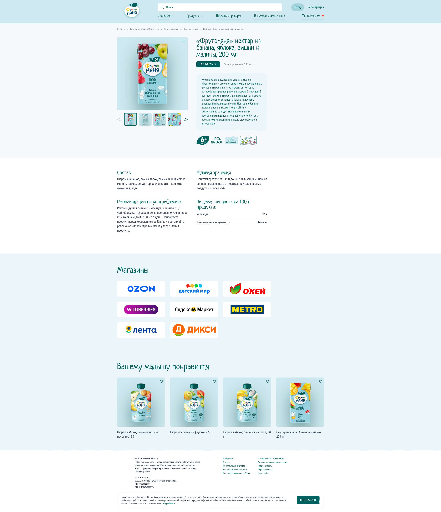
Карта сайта (263, 473)
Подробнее (168, 503)
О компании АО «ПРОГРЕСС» (271, 458)
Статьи (226, 462)
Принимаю (308, 500)
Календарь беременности (235, 469)
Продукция (228, 458)
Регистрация (315, 7)
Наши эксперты (265, 465)
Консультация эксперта (234, 465)
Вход (298, 7)
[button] (120, 119)
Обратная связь (265, 469)
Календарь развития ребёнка (236, 473)
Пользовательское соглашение (273, 462)
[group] (141, 289)
